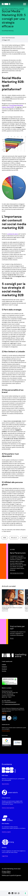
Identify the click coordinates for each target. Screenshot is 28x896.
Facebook (4, 669)
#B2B (4, 537)
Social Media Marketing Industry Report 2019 (12, 106)
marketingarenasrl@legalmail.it (12, 704)
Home (3, 8)
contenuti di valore (12, 234)
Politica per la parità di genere (11, 875)
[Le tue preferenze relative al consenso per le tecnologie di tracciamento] (25, 893)
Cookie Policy (6, 873)
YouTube (4, 671)
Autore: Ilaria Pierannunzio (8, 37)
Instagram (4, 666)
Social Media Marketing (13, 8)
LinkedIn (4, 664)
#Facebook (14, 537)
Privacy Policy (6, 871)
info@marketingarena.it (10, 702)
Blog (6, 8)
